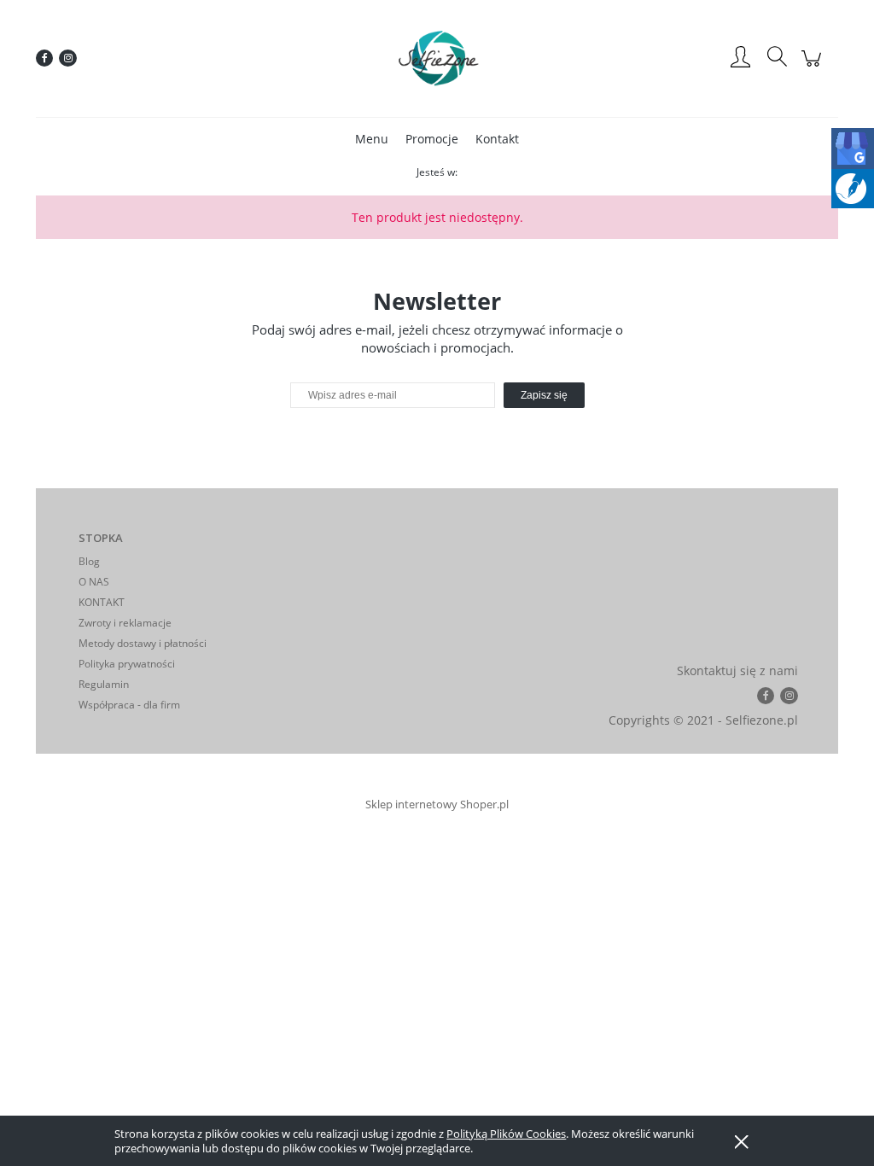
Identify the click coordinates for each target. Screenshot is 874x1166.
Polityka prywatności (127, 663)
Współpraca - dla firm (129, 704)
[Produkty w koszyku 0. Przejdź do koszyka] (814, 67)
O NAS (94, 581)
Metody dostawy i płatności (143, 643)
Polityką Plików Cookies (506, 1133)
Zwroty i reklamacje (125, 622)
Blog (89, 561)
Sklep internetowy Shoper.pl (437, 804)
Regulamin (104, 684)
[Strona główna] (437, 58)
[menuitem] (371, 139)
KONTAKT (102, 602)
